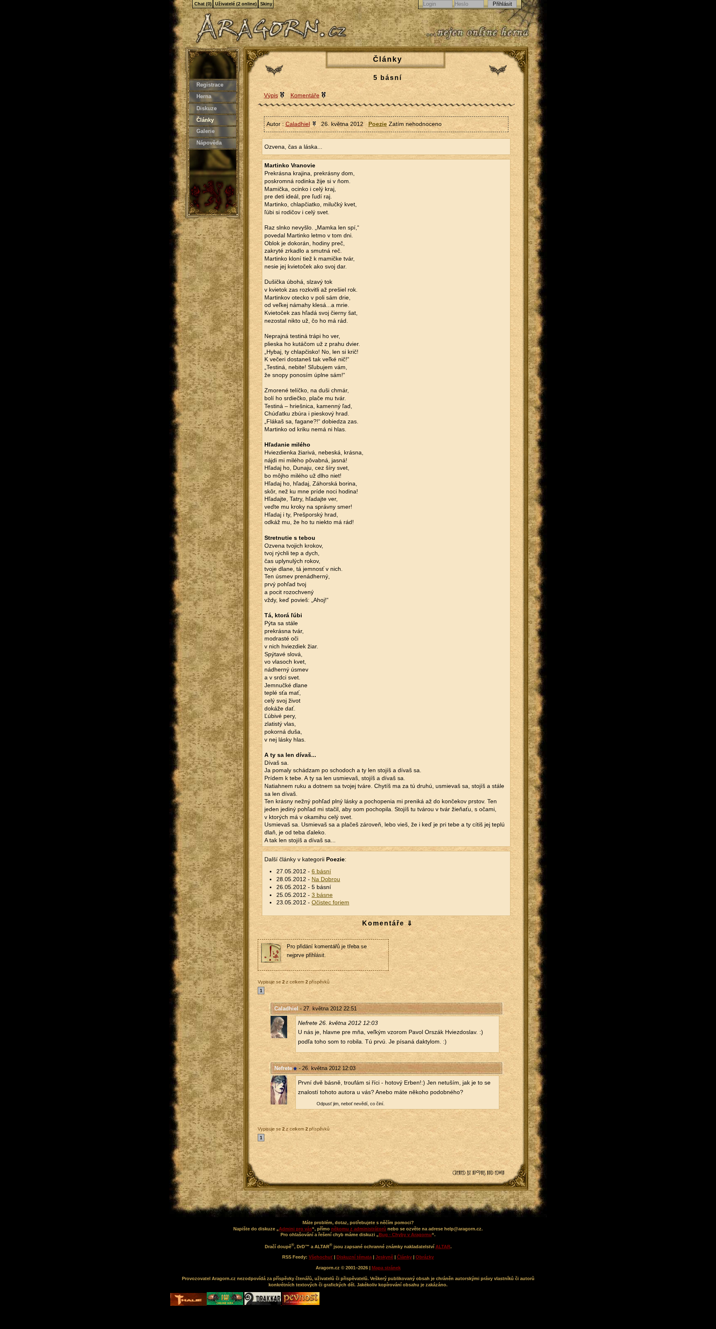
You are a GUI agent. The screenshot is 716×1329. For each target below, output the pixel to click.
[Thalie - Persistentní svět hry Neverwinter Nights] (188, 1300)
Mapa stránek (386, 1267)
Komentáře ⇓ (387, 923)
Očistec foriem (330, 902)
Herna (203, 96)
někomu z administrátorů (358, 1228)
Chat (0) (203, 3)
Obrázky (425, 1256)
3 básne (322, 895)
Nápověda (209, 143)
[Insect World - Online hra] (225, 1303)
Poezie (377, 124)
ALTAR (442, 1246)
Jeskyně (384, 1256)
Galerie (205, 131)
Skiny (266, 3)
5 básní (387, 77)
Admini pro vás (295, 1228)
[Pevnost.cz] (300, 1303)
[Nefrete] (283, 1089)
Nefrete (283, 1068)
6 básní (321, 871)
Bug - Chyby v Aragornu (405, 1234)
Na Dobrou (326, 879)
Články (205, 120)
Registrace (209, 85)
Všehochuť (321, 1256)
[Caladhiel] (283, 1027)
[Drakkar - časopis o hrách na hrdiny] (263, 1303)
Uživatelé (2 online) (236, 3)
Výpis (271, 95)
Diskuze (206, 108)
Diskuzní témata (354, 1256)
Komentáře (304, 95)
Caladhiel (286, 1008)
